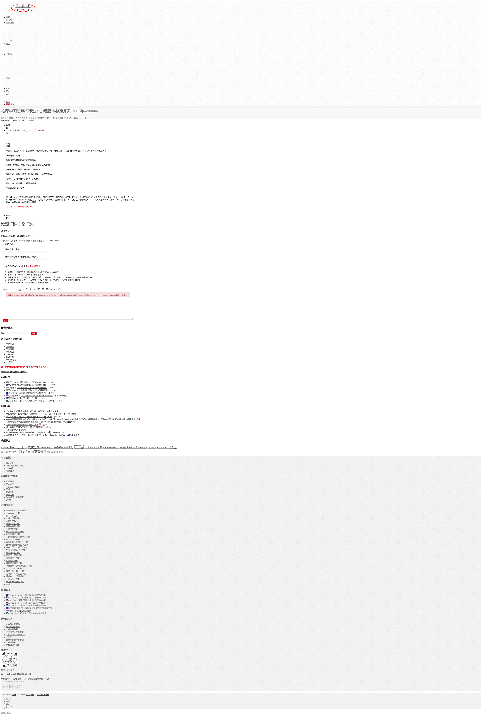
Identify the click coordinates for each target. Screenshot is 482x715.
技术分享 (128, 447)
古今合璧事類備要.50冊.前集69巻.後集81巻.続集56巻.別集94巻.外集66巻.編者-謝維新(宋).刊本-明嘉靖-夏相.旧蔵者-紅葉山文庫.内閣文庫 (65, 419)
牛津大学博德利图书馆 (16, 550)
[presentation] (11, 289)
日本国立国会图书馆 (15, 532)
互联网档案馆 (12, 529)
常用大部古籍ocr (24, 398)
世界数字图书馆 (13, 526)
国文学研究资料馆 (14, 568)
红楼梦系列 (13, 452)
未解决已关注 (163, 447)
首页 (18, 118)
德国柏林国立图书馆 (15, 582)
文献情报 (33, 118)
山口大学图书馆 (13, 579)
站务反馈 (10, 352)
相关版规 (33, 265)
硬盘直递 (10, 471)
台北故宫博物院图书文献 (17, 545)
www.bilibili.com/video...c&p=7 (19, 207)
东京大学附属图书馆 (15, 571)
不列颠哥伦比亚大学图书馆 (18, 537)
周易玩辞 (10, 481)
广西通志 (10, 484)
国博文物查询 (12, 430)
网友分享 (25, 451)
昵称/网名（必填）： (14, 249)
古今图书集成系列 (63, 447)
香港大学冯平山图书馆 (16, 574)
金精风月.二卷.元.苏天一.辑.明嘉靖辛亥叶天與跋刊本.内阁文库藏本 (35, 435)
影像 (122, 447)
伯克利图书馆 (12, 561)
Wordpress (30, 695)
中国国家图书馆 (13, 513)
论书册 (9, 500)
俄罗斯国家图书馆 (14, 563)
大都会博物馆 (12, 629)
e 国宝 (8, 637)
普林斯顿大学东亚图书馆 (17, 542)
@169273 (30, 130)
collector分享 (15, 447)
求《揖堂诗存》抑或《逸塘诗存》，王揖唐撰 (26, 432)
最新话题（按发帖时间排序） (14, 372)
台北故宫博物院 (13, 627)
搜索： (4, 333)
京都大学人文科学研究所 (17, 547)
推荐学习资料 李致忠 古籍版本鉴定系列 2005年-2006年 (49, 111)
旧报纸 (144, 448)
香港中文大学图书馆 (15, 576)
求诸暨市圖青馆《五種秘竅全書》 (32, 382)
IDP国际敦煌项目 (13, 645)
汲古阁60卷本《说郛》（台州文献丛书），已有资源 (29, 417)
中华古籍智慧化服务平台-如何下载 (21, 424)
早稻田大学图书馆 (14, 555)
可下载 (79, 447)
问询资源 (10, 349)
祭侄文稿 (10, 495)
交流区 (24, 118)
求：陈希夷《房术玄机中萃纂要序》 (33, 390)
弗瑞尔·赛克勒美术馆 (15, 634)
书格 (14, 695)
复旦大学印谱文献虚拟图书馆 (19, 566)
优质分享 (34, 447)
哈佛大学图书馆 (13, 518)
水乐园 (9, 362)
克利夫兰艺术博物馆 (15, 632)
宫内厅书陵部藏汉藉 (111, 447)
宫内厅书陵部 (12, 521)
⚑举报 (42, 130)
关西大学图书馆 (13, 558)
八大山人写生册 (13, 487)
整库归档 (137, 447)
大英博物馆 (11, 642)
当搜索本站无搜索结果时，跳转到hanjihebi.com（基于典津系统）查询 (36, 414)
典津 (8, 584)
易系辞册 (10, 492)
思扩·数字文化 (43, 695)
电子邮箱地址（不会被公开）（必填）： (23, 257)
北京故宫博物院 (13, 624)
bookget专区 (11, 360)
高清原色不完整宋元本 (55, 452)
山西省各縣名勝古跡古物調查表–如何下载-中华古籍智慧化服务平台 (36, 422)
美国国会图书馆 (13, 539)
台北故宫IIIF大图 (93, 447)
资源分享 (10, 347)
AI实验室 (4, 447)
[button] (10, 289)
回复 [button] (36, 130)
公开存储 (10, 463)
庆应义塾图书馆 (13, 553)
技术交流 (10, 357)
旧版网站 (10, 468)
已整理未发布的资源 (15, 465)
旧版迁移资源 (152, 447)
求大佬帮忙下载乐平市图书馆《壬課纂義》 (25, 427)
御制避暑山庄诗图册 (15, 497)
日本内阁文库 (12, 516)
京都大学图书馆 (13, 524)
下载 (25, 447)
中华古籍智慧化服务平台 (17, 510)
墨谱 (8, 489)
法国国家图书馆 (13, 534)
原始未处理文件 (46, 448)
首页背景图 (39, 451)
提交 (5, 321)
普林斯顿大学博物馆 (15, 640)
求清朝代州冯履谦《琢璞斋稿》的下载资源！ (26, 411)
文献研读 (10, 344)
